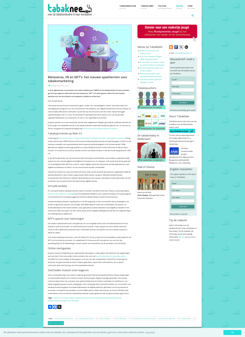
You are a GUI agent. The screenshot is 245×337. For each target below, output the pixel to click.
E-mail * (175, 80)
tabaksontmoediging (66, 319)
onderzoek (74, 300)
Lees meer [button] (150, 332)
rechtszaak (107, 319)
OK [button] (232, 332)
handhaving (115, 298)
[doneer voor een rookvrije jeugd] (167, 41)
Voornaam (175, 87)
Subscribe (183, 206)
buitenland (124, 319)
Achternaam (176, 94)
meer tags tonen (55, 323)
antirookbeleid (170, 319)
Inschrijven (183, 103)
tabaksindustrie (88, 319)
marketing (105, 298)
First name (176, 190)
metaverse (57, 298)
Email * (174, 183)
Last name (176, 197)
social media (95, 298)
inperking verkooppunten (146, 319)
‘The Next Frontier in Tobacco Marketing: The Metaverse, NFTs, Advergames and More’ (92, 138)
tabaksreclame (53, 300)
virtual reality (68, 298)
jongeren (64, 300)
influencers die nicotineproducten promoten (100, 128)
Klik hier (181, 237)
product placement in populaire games (111, 256)
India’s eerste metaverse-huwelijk (61, 194)
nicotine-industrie (81, 298)
